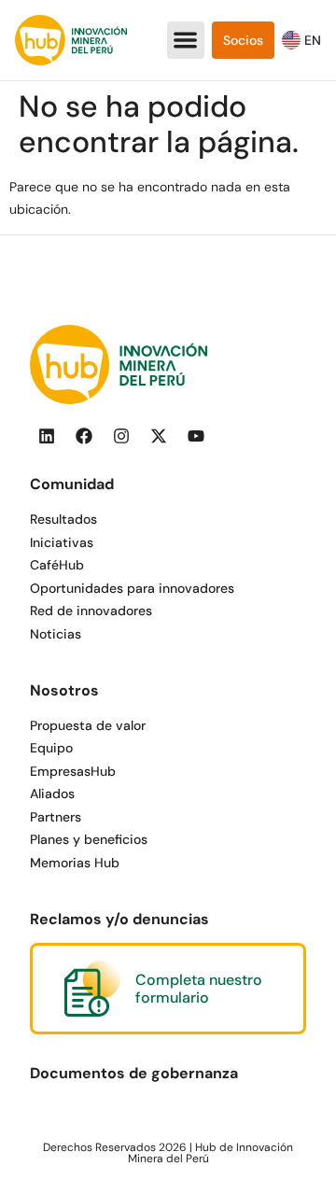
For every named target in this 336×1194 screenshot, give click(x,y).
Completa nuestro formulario (198, 988)
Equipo (51, 747)
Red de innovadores (91, 610)
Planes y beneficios (88, 839)
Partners (55, 816)
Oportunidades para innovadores (132, 588)
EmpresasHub (73, 771)
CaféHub (57, 564)
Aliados (52, 793)
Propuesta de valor (88, 725)
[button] (186, 40)
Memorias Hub (74, 862)
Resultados (63, 519)
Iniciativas (61, 542)
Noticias (55, 633)
